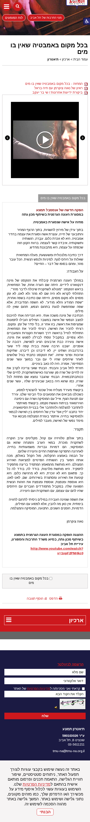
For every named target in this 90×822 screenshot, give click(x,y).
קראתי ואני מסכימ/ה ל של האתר (46, 688)
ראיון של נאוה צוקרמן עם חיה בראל (59, 88)
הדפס (53, 598)
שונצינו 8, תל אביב (72, 740)
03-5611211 (76, 744)
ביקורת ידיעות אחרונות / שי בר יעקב (58, 92)
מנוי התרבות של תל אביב (46, 17)
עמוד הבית (80, 59)
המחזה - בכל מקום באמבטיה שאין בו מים (54, 83)
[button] (6, 6)
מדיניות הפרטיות (36, 784)
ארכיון (66, 59)
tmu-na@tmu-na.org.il (69, 751)
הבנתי (45, 812)
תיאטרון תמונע (73, 729)
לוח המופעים (13, 17)
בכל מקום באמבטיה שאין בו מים (49, 48)
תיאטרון (53, 59)
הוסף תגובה (35, 598)
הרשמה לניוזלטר (70, 664)
